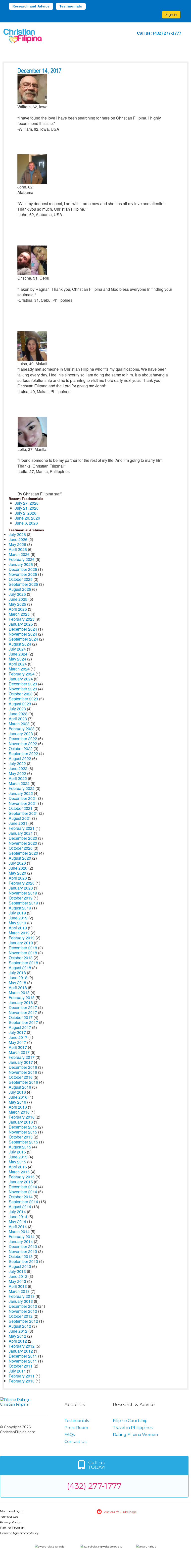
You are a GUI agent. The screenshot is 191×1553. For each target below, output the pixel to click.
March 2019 (19, 933)
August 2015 (20, 1147)
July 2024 (17, 649)
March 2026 (19, 554)
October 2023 (21, 694)
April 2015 (18, 1167)
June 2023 (18, 714)
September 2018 (23, 962)
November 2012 (23, 1311)
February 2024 (22, 674)
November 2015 (23, 1132)
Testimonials (70, 6)
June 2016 (18, 1097)
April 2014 (18, 1226)
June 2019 (18, 918)
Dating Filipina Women (135, 1434)
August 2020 (20, 858)
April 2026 (18, 549)
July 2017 (17, 1032)
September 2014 (23, 1201)
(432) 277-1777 (167, 33)
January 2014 (21, 1241)
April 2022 (18, 778)
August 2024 (20, 644)
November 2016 (23, 1072)
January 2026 (21, 564)
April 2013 (18, 1286)
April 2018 (18, 987)
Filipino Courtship (130, 1420)
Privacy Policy (10, 1522)
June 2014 (18, 1216)
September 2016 (23, 1082)
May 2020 (17, 873)
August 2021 (20, 818)
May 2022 (17, 773)
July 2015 (17, 1152)
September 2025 (23, 584)
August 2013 (20, 1266)
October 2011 (21, 1366)
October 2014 (21, 1196)
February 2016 (22, 1117)
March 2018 (19, 992)
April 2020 (18, 878)
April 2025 (18, 609)
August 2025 (20, 589)
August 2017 (20, 1027)
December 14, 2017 (39, 71)
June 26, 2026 (27, 518)
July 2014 (17, 1211)
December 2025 (23, 569)
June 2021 (18, 823)
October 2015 (21, 1137)
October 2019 (21, 898)
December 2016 (23, 1067)
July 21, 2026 (27, 508)
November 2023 (23, 689)
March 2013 (19, 1291)
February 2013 (22, 1296)
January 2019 (21, 943)
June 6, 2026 (26, 523)
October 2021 (21, 808)
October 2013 (21, 1256)
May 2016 (17, 1102)
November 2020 (23, 843)
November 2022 (23, 743)
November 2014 (23, 1192)
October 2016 (21, 1077)
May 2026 (17, 544)
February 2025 (22, 619)
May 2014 (17, 1221)
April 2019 (18, 928)
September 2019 (23, 903)
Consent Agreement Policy (19, 1533)
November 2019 (23, 893)
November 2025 (23, 574)
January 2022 (21, 793)
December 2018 (23, 948)
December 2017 (23, 1007)
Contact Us (75, 1441)
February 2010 (22, 1381)
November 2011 (23, 1361)
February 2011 (22, 1376)
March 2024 (19, 669)
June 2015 (18, 1157)
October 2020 (21, 848)
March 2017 (19, 1052)
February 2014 (22, 1236)
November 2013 (23, 1251)
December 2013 (23, 1246)
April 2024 (18, 664)
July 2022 (17, 763)
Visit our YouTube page (120, 1512)
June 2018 (18, 977)
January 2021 (21, 833)
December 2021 (23, 798)
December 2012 (23, 1306)
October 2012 (21, 1316)
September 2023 (23, 699)
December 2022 (23, 738)
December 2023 (23, 684)
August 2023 (20, 704)
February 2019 (22, 938)
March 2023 (19, 723)
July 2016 (17, 1092)
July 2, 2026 (25, 513)
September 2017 (23, 1022)
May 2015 (17, 1162)
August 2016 (20, 1087)
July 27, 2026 (27, 503)
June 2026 (18, 539)
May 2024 (17, 659)
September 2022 (23, 753)
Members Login (11, 1511)
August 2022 (20, 758)
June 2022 (18, 768)
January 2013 (21, 1301)
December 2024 (23, 629)
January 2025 (21, 624)
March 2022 (19, 783)
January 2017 (21, 1062)
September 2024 (23, 639)
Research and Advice (30, 6)
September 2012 (23, 1321)
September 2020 (23, 853)
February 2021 (22, 828)
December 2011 (23, 1356)
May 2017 (17, 1042)
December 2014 (23, 1187)
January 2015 (21, 1182)
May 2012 (17, 1336)
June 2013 (18, 1276)
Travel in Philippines (132, 1427)
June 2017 (18, 1037)
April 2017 (18, 1047)
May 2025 (17, 604)
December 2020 (23, 838)
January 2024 (21, 679)
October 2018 (21, 957)
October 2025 (21, 579)
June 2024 (18, 654)
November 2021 (23, 803)
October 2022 (21, 748)
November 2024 (23, 634)
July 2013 (17, 1271)
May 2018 (17, 982)
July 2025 (17, 594)
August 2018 (20, 967)
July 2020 (17, 863)
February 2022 (22, 788)
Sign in (171, 14)
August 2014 (20, 1206)
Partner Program (12, 1527)
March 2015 (19, 1172)
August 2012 (20, 1326)
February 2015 (22, 1177)
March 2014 (19, 1231)
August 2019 (20, 908)
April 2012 (18, 1341)
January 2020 (21, 888)
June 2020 (18, 868)
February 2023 (22, 728)
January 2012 (21, 1351)
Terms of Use (9, 1516)
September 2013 (23, 1261)
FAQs (69, 1434)
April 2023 (18, 718)
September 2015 (23, 1142)
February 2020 (22, 883)
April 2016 (18, 1107)
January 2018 (21, 1002)
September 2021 (23, 813)
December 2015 (23, 1127)
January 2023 (21, 733)
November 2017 (23, 1012)
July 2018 (17, 972)
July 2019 (17, 913)
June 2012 (18, 1331)
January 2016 (21, 1122)
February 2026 (22, 559)
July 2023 (17, 709)
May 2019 (17, 923)
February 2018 (22, 997)
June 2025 (18, 599)
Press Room (76, 1427)
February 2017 (22, 1057)
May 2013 (17, 1281)
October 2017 (21, 1017)
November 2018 (23, 953)
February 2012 (22, 1346)
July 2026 (17, 534)
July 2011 (17, 1371)
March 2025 (19, 614)
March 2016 (19, 1112)
